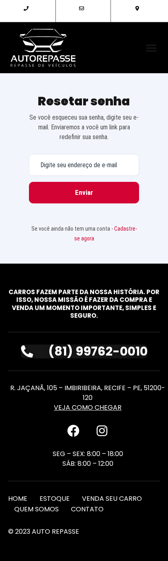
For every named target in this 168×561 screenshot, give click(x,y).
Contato (87, 509)
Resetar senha (84, 101)
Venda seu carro (112, 498)
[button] (151, 47)
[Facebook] (73, 431)
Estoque (55, 498)
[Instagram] (102, 431)
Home (17, 498)
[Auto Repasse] (43, 48)
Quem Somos (36, 509)
